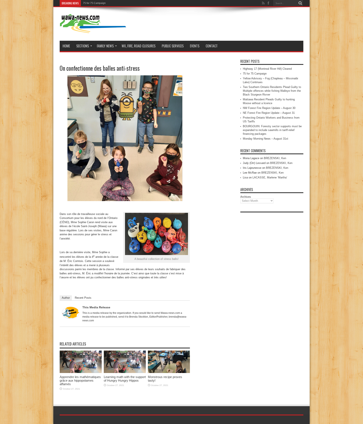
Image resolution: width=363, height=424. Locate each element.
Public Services (173, 45)
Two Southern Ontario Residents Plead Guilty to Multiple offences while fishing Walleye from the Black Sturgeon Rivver (272, 90)
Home (66, 45)
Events (194, 45)
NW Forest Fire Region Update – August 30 (269, 108)
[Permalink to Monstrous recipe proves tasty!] (169, 372)
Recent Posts (83, 297)
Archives (245, 196)
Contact (212, 45)
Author (66, 297)
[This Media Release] (70, 317)
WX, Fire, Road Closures (138, 45)
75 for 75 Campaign (94, 3)
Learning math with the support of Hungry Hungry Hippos (125, 378)
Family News (105, 45)
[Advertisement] (271, 277)
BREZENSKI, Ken (275, 158)
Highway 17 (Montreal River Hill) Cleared (267, 68)
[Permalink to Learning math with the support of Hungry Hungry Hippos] (125, 372)
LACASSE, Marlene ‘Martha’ (270, 177)
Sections (82, 45)
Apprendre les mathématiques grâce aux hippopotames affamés (80, 380)
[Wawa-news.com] (93, 30)
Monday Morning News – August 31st (265, 138)
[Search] (300, 3)
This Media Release (96, 307)
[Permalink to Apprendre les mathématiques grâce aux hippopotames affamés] (81, 372)
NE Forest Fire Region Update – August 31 (269, 112)
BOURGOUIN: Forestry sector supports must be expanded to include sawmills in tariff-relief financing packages (272, 130)
